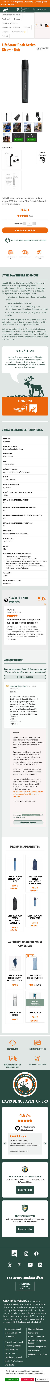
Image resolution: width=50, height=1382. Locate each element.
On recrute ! (10, 1336)
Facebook (36, 1253)
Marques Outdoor (35, 1329)
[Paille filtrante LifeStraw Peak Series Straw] (7, 117)
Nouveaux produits (36, 1336)
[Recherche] (36, 25)
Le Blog (15, 1254)
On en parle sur (25, 401)
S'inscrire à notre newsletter (25, 1286)
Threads (9, 1264)
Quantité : (18, 223)
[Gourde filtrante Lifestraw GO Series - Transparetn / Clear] (14, 1007)
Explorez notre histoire (29, 1322)
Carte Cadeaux (34, 1350)
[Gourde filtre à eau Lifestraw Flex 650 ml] (35, 873)
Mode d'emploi (42, 153)
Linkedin (40, 1264)
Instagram (26, 1253)
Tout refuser (28, 1379)
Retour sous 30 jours (39, 257)
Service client (12, 1049)
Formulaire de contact (14, 1342)
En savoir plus (25, 1189)
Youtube (30, 1264)
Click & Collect (10, 1353)
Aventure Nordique (16, 1300)
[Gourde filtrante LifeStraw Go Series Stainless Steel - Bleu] (35, 971)
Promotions (33, 1333)
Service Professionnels (14, 1361)
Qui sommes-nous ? (13, 1329)
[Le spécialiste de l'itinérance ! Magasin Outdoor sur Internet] (5, 10)
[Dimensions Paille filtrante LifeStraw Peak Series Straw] (11, 159)
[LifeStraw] (42, 48)
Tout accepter (13, 1379)
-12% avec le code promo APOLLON (17, 2)
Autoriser (18, 140)
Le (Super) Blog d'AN (13, 1333)
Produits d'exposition (37, 1346)
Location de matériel (13, 1357)
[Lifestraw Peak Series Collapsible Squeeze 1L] (14, 913)
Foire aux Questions (13, 1346)
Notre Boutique (11, 1349)
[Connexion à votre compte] (41, 25)
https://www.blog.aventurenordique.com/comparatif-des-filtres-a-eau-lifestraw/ (28, 793)
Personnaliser (42, 1379)
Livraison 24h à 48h (25, 257)
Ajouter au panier (25, 230)
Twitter (19, 1264)
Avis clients (9, 1365)
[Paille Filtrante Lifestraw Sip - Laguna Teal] (35, 1006)
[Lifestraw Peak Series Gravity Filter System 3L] (14, 971)
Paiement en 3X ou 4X (11, 257)
